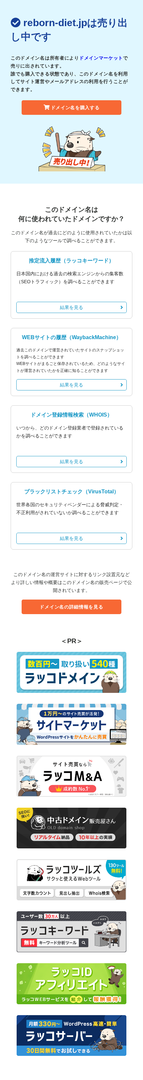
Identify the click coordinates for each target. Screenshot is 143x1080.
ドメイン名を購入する (75, 107)
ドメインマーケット (101, 58)
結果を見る (71, 307)
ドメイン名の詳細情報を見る (71, 606)
